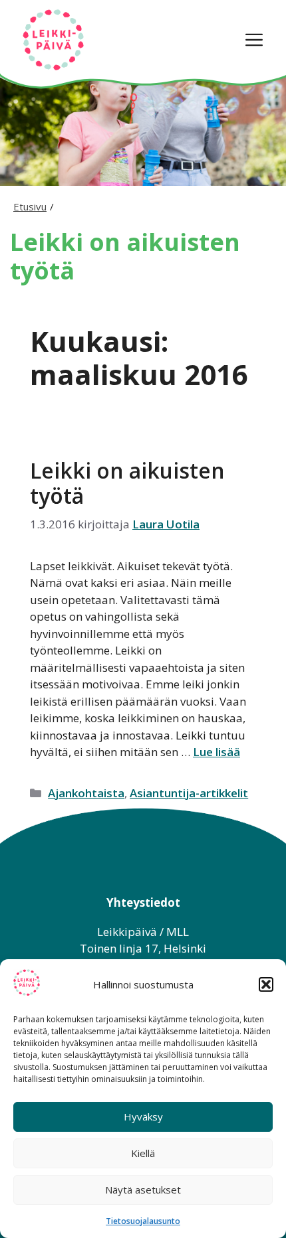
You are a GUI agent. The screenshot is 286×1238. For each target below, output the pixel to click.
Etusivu (30, 206)
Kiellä (143, 1153)
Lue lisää (216, 751)
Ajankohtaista (86, 793)
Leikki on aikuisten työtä (127, 483)
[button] (266, 984)
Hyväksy (143, 1116)
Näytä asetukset (143, 1189)
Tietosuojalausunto (143, 1221)
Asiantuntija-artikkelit (189, 793)
